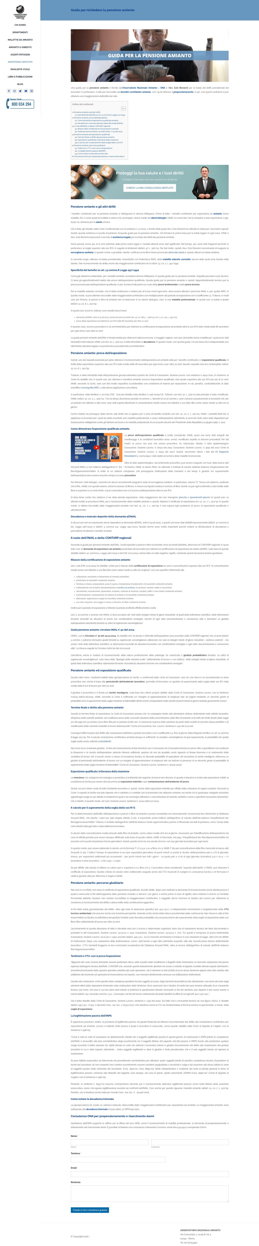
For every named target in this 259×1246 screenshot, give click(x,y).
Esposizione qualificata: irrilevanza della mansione (98, 140)
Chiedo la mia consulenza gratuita (90, 1210)
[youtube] (26, 91)
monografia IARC (90, 387)
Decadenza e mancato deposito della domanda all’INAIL (100, 123)
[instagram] (31, 91)
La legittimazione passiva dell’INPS (92, 151)
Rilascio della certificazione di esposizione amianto (98, 129)
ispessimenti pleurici (200, 497)
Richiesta (75, 1182)
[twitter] (20, 91)
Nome (73, 1147)
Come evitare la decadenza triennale (93, 154)
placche (183, 497)
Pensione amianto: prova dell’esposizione (90, 118)
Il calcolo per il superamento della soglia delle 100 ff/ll (100, 143)
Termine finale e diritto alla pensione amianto (96, 137)
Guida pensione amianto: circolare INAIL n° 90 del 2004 (100, 131)
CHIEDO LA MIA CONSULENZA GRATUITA (149, 187)
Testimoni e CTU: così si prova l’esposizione (95, 148)
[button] (122, 108)
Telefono (76, 1153)
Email (74, 1168)
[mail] (14, 91)
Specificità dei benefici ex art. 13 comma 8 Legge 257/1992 (101, 115)
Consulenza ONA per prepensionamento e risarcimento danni (99, 156)
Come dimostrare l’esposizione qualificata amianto (98, 120)
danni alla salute (176, 252)
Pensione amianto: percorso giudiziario (89, 145)
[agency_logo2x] (20, 6)
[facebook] (9, 91)
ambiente (106, 741)
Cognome (155, 1147)
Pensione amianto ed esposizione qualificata (92, 134)
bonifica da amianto (126, 588)
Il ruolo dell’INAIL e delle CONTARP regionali (92, 126)
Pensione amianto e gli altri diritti (87, 112)
